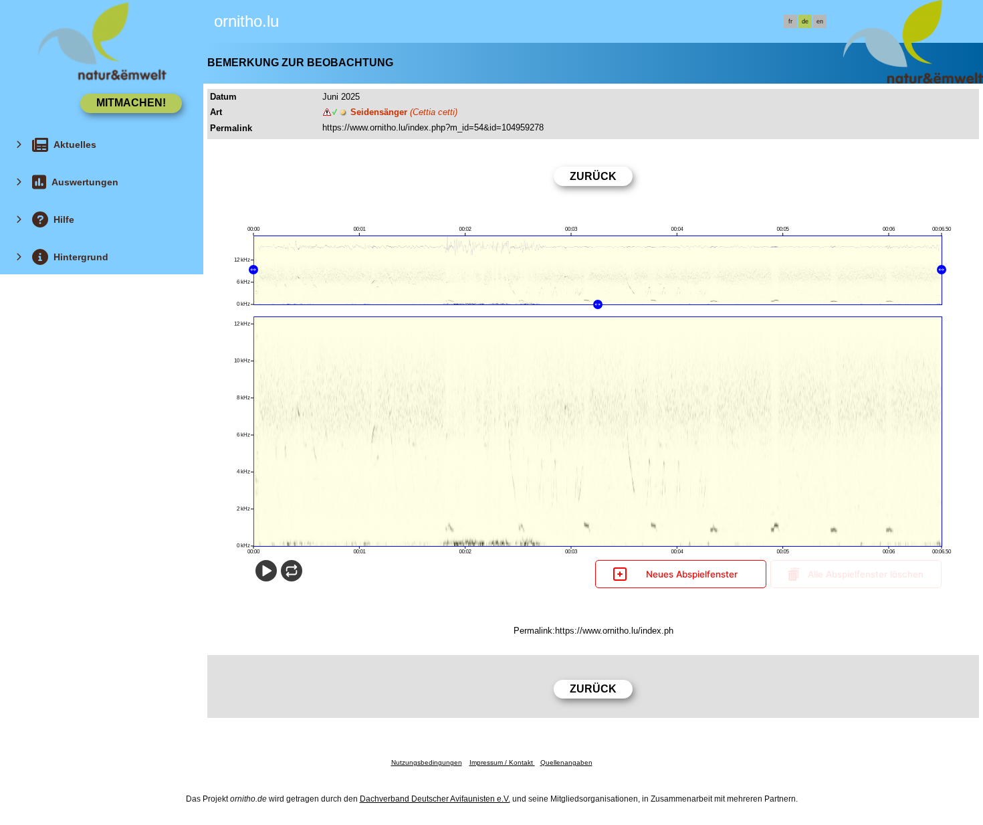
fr (790, 21)
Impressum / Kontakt (502, 762)
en (819, 21)
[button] (253, 270)
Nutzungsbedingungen (426, 762)
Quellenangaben (566, 762)
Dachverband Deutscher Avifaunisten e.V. (435, 799)
